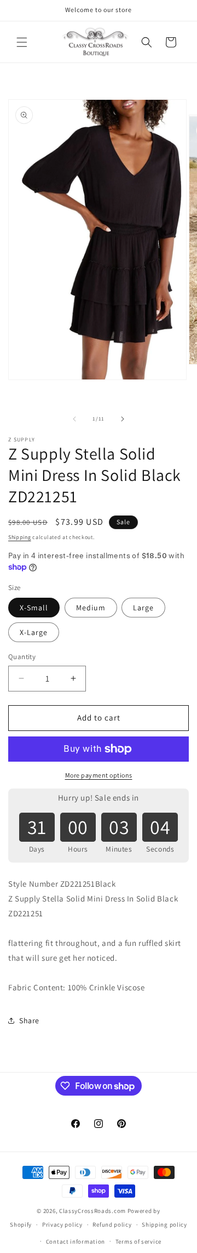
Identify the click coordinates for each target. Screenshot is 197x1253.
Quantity (22, 656)
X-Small (34, 608)
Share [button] (29, 1020)
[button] (22, 42)
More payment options (98, 775)
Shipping (19, 537)
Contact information (75, 1241)
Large (143, 608)
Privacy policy (62, 1224)
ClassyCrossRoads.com (92, 1211)
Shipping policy (164, 1224)
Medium (91, 608)
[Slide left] (74, 419)
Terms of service (138, 1241)
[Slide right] (123, 419)
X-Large (34, 632)
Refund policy (111, 1224)
